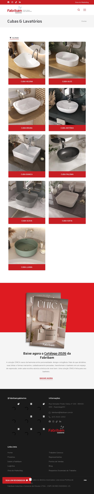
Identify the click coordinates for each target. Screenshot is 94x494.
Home (84, 21)
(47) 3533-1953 (58, 417)
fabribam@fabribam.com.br (62, 412)
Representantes (55, 457)
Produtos (11, 457)
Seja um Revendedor (16, 480)
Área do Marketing (82, 2)
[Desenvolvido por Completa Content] (85, 480)
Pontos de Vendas (56, 461)
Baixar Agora (46, 378)
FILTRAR (15, 38)
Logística (11, 466)
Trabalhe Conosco (56, 452)
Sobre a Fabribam (14, 461)
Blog (51, 466)
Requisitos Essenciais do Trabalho (62, 470)
